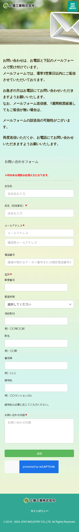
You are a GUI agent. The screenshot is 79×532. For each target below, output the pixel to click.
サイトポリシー (39, 511)
